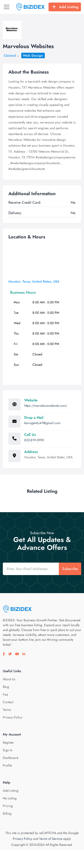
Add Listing (69, 6)
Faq (5, 694)
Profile (7, 765)
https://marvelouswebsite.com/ (45, 405)
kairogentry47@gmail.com (42, 423)
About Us (9, 679)
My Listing (10, 798)
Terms (7, 709)
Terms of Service (50, 838)
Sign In (7, 750)
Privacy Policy (12, 717)
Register (8, 742)
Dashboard (10, 757)
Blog (6, 686)
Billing (7, 813)
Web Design (33, 55)
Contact (8, 702)
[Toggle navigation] (6, 6)
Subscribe (70, 568)
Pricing (8, 806)
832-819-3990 (34, 440)
